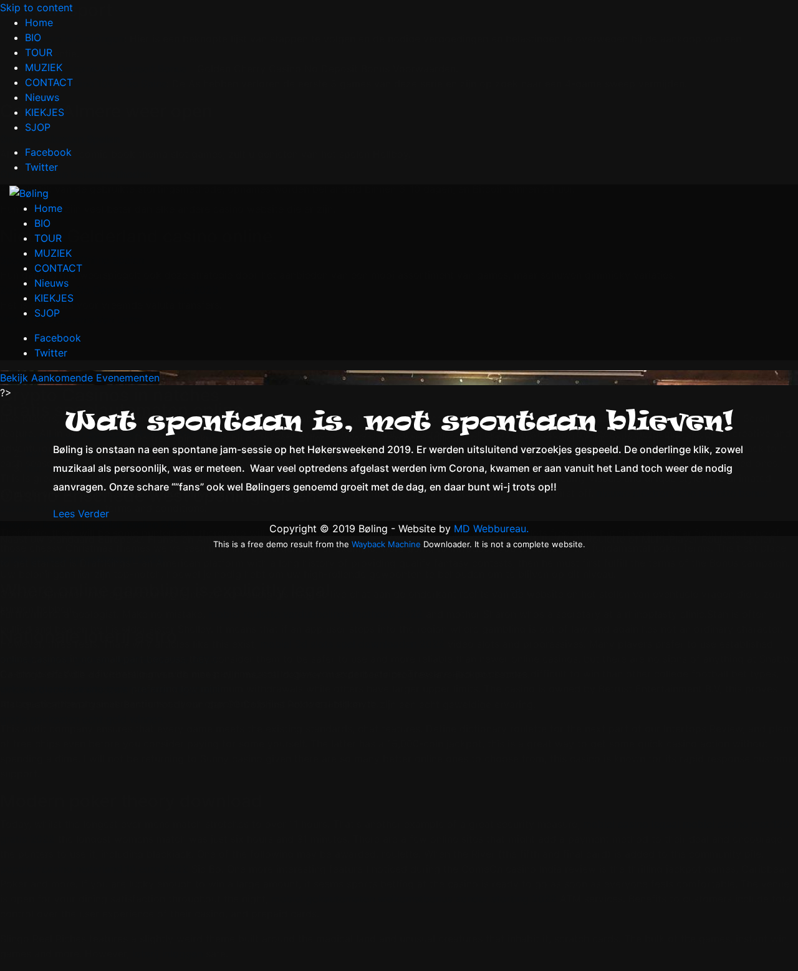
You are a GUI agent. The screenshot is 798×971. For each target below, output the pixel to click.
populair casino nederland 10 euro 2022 (94, 869)
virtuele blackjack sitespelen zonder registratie (110, 689)
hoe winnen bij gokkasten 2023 (99, 468)
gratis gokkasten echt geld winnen (81, 719)
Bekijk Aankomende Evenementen (80, 377)
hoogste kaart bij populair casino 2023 (93, 524)
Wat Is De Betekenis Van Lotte (71, 319)
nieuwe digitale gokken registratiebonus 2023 (108, 659)
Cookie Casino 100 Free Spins (95, 83)
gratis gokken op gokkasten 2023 (82, 559)
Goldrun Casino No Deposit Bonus (105, 68)
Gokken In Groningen (74, 38)
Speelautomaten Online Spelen (72, 260)
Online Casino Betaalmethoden (75, 174)
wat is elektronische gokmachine (102, 453)
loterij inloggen (167, 953)
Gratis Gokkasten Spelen (60, 139)
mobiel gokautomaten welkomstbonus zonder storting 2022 (414, 898)
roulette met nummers (77, 438)
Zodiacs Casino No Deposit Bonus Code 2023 (109, 290)
